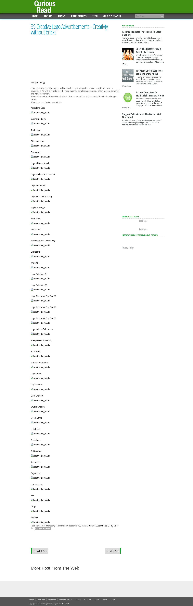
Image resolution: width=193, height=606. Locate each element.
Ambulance (36, 440)
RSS (79, 525)
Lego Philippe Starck (40, 163)
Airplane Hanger (38, 207)
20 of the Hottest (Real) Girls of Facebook (148, 50)
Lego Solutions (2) (39, 285)
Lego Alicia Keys (38, 185)
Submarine (36, 351)
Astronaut (35, 462)
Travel (105, 600)
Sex (32, 495)
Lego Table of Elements (42, 329)
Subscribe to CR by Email (107, 525)
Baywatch (35, 473)
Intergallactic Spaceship (41, 340)
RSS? (90, 526)
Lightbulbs (35, 429)
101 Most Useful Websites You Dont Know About (149, 72)
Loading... (143, 221)
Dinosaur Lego (37, 141)
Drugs (33, 506)
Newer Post (41, 551)
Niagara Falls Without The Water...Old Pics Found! (141, 115)
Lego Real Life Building (41, 196)
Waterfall (35, 262)
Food (112, 600)
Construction (37, 484)
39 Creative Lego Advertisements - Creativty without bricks (69, 29)
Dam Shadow (37, 395)
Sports (78, 600)
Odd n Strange (112, 16)
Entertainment (65, 600)
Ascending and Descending (43, 240)
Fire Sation (36, 229)
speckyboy (39, 82)
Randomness (79, 16)
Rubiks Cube (36, 451)
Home (35, 16)
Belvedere (35, 251)
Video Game (36, 417)
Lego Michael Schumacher (43, 174)
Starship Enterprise (39, 362)
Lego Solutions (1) (39, 274)
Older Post (113, 551)
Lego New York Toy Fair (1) (43, 296)
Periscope (35, 152)
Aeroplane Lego (38, 108)
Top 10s (48, 16)
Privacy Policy (128, 248)
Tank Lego (36, 130)
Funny (62, 16)
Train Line (35, 218)
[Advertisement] (54, 61)
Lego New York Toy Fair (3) (43, 318)
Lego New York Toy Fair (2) (43, 307)
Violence (34, 517)
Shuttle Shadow (38, 406)
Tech (95, 16)
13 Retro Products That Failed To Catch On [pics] (141, 33)
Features (41, 600)
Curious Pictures (42, 528)
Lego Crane (36, 373)
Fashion (87, 600)
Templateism (65, 604)
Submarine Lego (38, 119)
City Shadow (36, 384)
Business (52, 600)
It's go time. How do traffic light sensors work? (150, 94)
